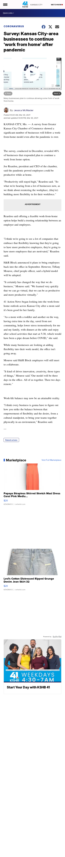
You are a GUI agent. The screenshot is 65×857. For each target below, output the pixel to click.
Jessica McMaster (23, 110)
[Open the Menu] (5, 4)
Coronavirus (14, 26)
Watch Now (56, 5)
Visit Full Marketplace (51, 460)
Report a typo (11, 440)
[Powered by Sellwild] (57, 637)
